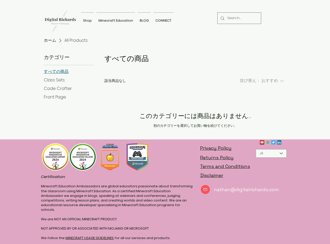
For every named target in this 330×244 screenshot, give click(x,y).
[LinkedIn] (279, 142)
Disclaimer (211, 175)
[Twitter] (273, 142)
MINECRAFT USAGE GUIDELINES (89, 237)
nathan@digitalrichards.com (246, 189)
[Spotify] (268, 142)
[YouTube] (262, 142)
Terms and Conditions (225, 166)
